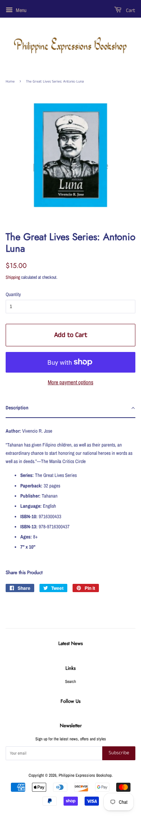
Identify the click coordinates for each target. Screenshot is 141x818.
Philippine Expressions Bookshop (85, 775)
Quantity (13, 294)
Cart (129, 10)
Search (70, 681)
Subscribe (119, 752)
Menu (20, 10)
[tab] (70, 408)
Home (10, 81)
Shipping (13, 277)
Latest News (70, 643)
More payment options (70, 382)
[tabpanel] (70, 487)
